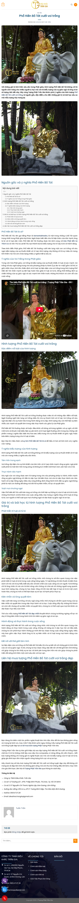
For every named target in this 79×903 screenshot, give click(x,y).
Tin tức (39, 13)
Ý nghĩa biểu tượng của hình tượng (18, 206)
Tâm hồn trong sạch (16, 208)
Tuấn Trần (47, 22)
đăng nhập (16, 832)
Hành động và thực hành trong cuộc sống (21, 221)
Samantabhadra (40, 236)
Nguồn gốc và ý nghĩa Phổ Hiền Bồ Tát (17, 194)
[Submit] (75, 841)
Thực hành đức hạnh (16, 210)
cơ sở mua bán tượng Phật (31, 746)
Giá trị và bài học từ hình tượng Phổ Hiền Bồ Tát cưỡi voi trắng (26, 214)
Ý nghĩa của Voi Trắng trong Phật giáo (19, 199)
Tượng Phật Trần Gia (33, 769)
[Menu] (75, 4)
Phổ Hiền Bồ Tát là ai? (13, 196)
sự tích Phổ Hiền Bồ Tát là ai (34, 441)
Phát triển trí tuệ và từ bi (15, 217)
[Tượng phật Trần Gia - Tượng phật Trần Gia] (39, 4)
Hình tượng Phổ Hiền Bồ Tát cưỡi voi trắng (19, 201)
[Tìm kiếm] (71, 5)
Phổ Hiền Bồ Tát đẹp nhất (28, 614)
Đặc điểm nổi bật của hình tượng (17, 203)
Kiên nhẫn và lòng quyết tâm (16, 219)
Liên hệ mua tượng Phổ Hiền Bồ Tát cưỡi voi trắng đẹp (23, 226)
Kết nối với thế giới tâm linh (16, 223)
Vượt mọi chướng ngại (17, 212)
